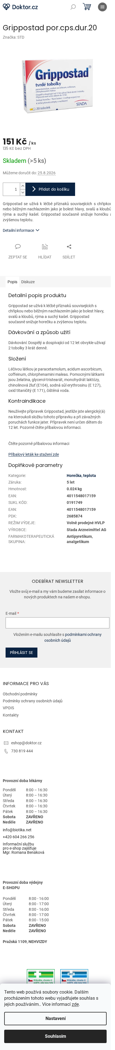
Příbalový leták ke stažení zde (33, 454)
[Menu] (102, 7)
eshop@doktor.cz (26, 743)
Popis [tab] (12, 282)
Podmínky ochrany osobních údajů (33, 701)
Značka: (13, 37)
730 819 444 (22, 751)
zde (75, 1004)
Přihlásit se (21, 652)
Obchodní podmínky (20, 694)
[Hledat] (73, 7)
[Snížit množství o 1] (22, 192)
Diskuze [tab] (28, 282)
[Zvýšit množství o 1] (22, 186)
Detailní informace (18, 230)
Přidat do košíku (54, 189)
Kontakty (11, 715)
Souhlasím (55, 1036)
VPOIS (8, 708)
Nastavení (55, 1018)
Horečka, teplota (81, 475)
